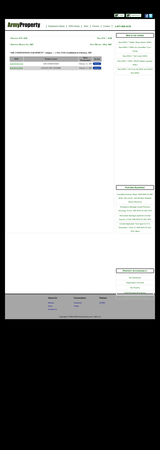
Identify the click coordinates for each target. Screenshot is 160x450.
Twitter (76, 306)
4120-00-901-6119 (16, 64)
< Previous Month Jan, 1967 (21, 44)
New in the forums (135, 35)
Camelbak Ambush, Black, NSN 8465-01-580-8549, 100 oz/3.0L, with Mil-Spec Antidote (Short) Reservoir (135, 198)
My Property (135, 288)
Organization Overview (135, 283)
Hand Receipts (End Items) (135, 293)
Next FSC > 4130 (104, 38)
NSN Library (74, 26)
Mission (51, 303)
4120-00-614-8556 (16, 68)
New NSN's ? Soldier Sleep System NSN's (135, 42)
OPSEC (102, 303)
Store (86, 26)
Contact (106, 26)
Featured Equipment (135, 187)
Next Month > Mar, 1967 (101, 44)
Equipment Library (56, 26)
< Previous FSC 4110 (18, 38)
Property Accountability (135, 271)
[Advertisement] (135, 145)
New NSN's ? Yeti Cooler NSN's (135, 56)
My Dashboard (135, 278)
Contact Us (52, 309)
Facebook (78, 303)
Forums (95, 26)
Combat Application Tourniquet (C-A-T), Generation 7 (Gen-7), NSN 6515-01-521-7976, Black (135, 227)
